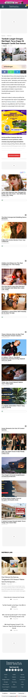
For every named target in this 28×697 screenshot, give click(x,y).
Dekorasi (9, 35)
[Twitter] (13, 670)
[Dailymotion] (21, 670)
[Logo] (14, 6)
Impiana (3, 35)
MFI (11, 599)
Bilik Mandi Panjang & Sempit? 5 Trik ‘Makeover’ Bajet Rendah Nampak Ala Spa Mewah (14, 626)
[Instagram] (10, 670)
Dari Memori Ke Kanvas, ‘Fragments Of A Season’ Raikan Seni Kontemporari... (13, 579)
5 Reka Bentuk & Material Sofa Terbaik (14, 597)
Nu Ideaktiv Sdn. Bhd (13, 696)
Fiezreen (4, 583)
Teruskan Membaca (14, 155)
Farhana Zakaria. (11, 101)
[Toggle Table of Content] (22, 66)
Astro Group (24, 696)
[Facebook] (7, 670)
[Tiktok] (15, 670)
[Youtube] (18, 670)
